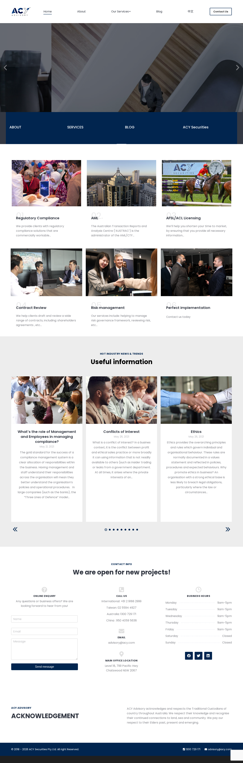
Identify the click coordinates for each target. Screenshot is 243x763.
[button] (5, 67)
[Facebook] (189, 656)
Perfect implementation (188, 307)
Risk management (108, 307)
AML (94, 218)
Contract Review (31, 307)
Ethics (196, 431)
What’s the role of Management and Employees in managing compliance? (47, 436)
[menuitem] (47, 11)
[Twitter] (198, 656)
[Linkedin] (208, 656)
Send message (44, 666)
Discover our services (121, 89)
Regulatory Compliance (37, 218)
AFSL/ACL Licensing (183, 218)
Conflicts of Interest (121, 431)
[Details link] (46, 400)
